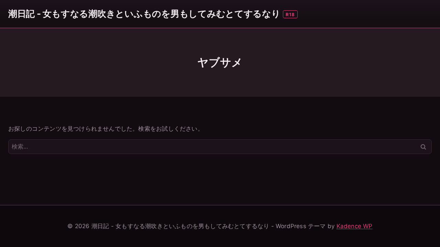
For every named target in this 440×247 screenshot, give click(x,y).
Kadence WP (355, 226)
